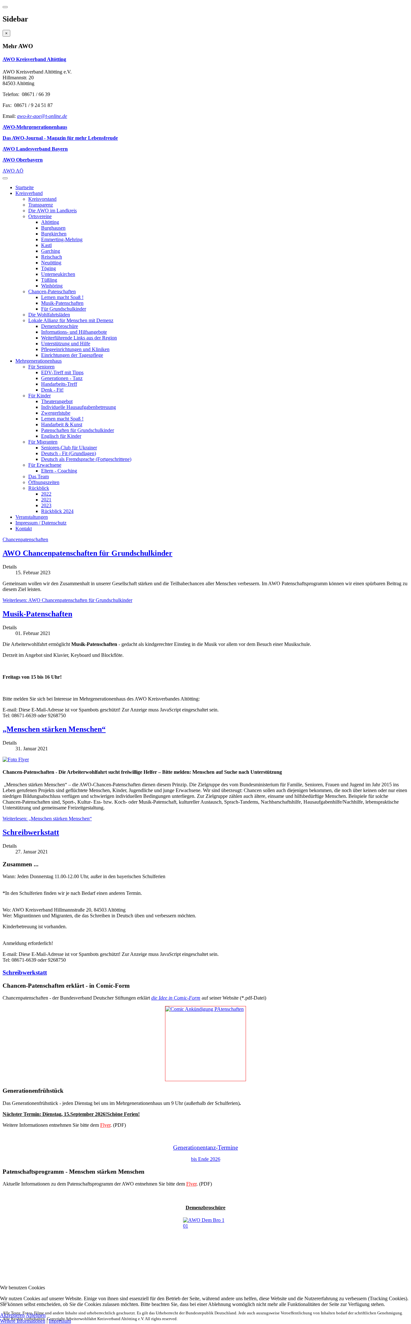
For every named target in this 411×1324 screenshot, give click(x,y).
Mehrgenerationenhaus (38, 361)
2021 (46, 499)
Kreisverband (29, 193)
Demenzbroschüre (59, 326)
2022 (46, 494)
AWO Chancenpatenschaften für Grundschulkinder (87, 553)
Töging (48, 268)
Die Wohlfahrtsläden (49, 314)
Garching (50, 251)
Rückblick (38, 488)
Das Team (38, 476)
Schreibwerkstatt (31, 832)
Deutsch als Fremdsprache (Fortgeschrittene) (86, 459)
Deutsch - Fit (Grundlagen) (68, 453)
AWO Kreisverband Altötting (34, 59)
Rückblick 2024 (57, 511)
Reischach (51, 257)
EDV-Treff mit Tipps (62, 372)
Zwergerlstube (55, 413)
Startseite (24, 187)
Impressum (60, 1321)
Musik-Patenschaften (62, 303)
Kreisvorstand (42, 199)
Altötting (50, 222)
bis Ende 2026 (205, 1159)
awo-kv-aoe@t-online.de (42, 116)
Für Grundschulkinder (63, 309)
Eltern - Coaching (59, 470)
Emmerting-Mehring (62, 239)
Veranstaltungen (31, 517)
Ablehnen (36, 1315)
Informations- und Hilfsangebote (74, 332)
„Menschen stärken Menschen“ (54, 729)
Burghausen (53, 228)
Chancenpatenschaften (25, 539)
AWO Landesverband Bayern (35, 149)
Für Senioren (41, 366)
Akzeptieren (12, 1315)
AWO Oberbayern (23, 160)
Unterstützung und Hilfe (65, 343)
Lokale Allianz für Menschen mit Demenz (70, 320)
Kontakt (23, 528)
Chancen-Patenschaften (52, 291)
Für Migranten (42, 442)
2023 (46, 505)
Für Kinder (39, 395)
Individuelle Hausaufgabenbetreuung (78, 407)
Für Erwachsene (44, 465)
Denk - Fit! (52, 390)
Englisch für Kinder (61, 436)
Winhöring (52, 285)
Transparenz (40, 204)
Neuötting (51, 262)
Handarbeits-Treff (59, 384)
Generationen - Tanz (62, 378)
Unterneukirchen (58, 274)
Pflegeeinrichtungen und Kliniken (75, 349)
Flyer (105, 1125)
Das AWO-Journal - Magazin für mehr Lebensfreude (60, 138)
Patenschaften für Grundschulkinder (77, 430)
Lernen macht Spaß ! (62, 297)
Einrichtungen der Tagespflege (72, 355)
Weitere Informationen (22, 1321)
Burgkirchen (53, 233)
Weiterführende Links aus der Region (79, 337)
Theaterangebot (57, 401)
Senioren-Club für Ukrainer (69, 447)
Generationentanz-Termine (205, 1147)
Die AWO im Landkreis (52, 210)
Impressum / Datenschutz (40, 522)
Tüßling (49, 280)
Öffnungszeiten (43, 482)
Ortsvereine (40, 216)
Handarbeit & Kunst (61, 424)
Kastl (46, 245)
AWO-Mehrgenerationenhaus (35, 127)
